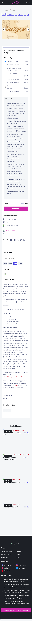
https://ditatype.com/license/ (12, 377)
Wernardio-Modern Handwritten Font (9, 458)
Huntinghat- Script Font (11, 507)
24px (5, 263)
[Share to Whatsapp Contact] (24, 240)
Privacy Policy (6, 554)
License (18, 551)
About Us (4, 557)
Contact (18, 554)
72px (20, 263)
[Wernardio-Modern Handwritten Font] (16, 455)
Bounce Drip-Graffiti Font (12, 482)
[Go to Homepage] (15, 2)
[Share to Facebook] (11, 240)
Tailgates (10, 14)
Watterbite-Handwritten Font (12, 433)
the (3, 14)
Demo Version (10, 231)
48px (15, 263)
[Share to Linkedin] (14, 240)
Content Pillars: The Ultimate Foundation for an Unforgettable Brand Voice (16, 603)
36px (10, 263)
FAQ (17, 557)
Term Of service (6, 551)
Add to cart (16, 208)
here (16, 385)
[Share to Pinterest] (21, 240)
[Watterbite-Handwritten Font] (13, 430)
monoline (7, 411)
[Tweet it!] (18, 240)
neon (20, 14)
